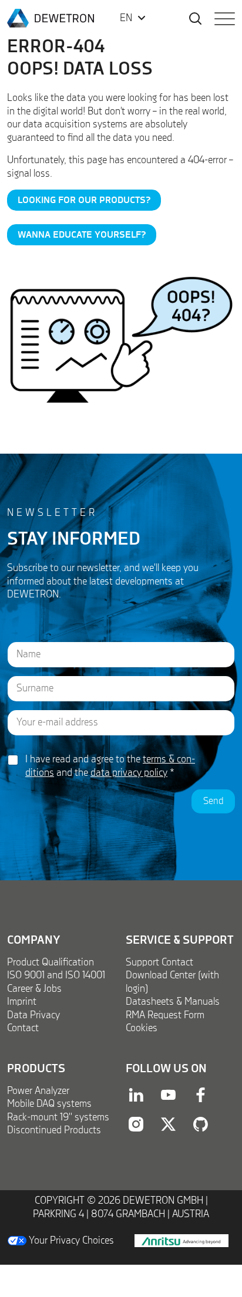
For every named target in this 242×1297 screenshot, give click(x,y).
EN (126, 18)
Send (213, 801)
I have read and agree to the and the (110, 766)
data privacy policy (128, 773)
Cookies (141, 1028)
